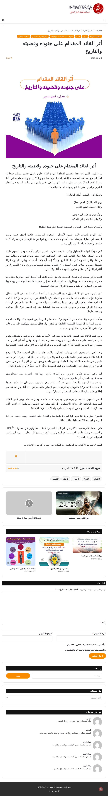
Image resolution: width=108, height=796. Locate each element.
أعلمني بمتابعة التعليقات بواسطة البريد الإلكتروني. (85, 644)
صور (85, 36)
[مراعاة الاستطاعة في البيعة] (87, 545)
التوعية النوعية (87, 31)
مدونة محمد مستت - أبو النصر (62, 36)
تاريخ (86, 479)
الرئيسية (97, 31)
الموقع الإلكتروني (45, 633)
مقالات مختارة (23, 36)
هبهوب (88, 718)
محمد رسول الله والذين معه (58, 568)
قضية (54, 479)
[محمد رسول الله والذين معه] (54, 551)
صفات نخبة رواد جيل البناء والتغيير (22, 568)
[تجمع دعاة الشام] (86, 8)
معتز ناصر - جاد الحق (39, 36)
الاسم (103, 622)
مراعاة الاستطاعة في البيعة (91, 556)
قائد (65, 479)
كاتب (78, 36)
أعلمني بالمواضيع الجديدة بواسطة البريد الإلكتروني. (84, 650)
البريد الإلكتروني (99, 633)
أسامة (88, 730)
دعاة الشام (87, 742)
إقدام (96, 479)
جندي (75, 479)
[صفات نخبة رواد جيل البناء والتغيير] (20, 551)
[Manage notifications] (101, 789)
